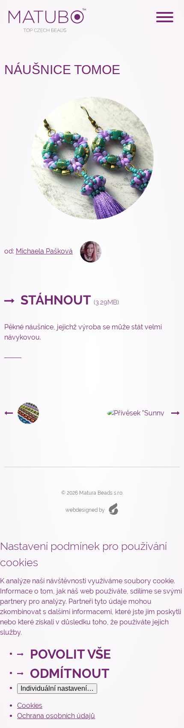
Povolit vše (70, 654)
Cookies (29, 705)
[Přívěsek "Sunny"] (143, 413)
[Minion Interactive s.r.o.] (113, 509)
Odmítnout (70, 673)
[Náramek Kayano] (21, 413)
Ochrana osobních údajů (56, 716)
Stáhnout (68, 299)
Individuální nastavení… (57, 688)
